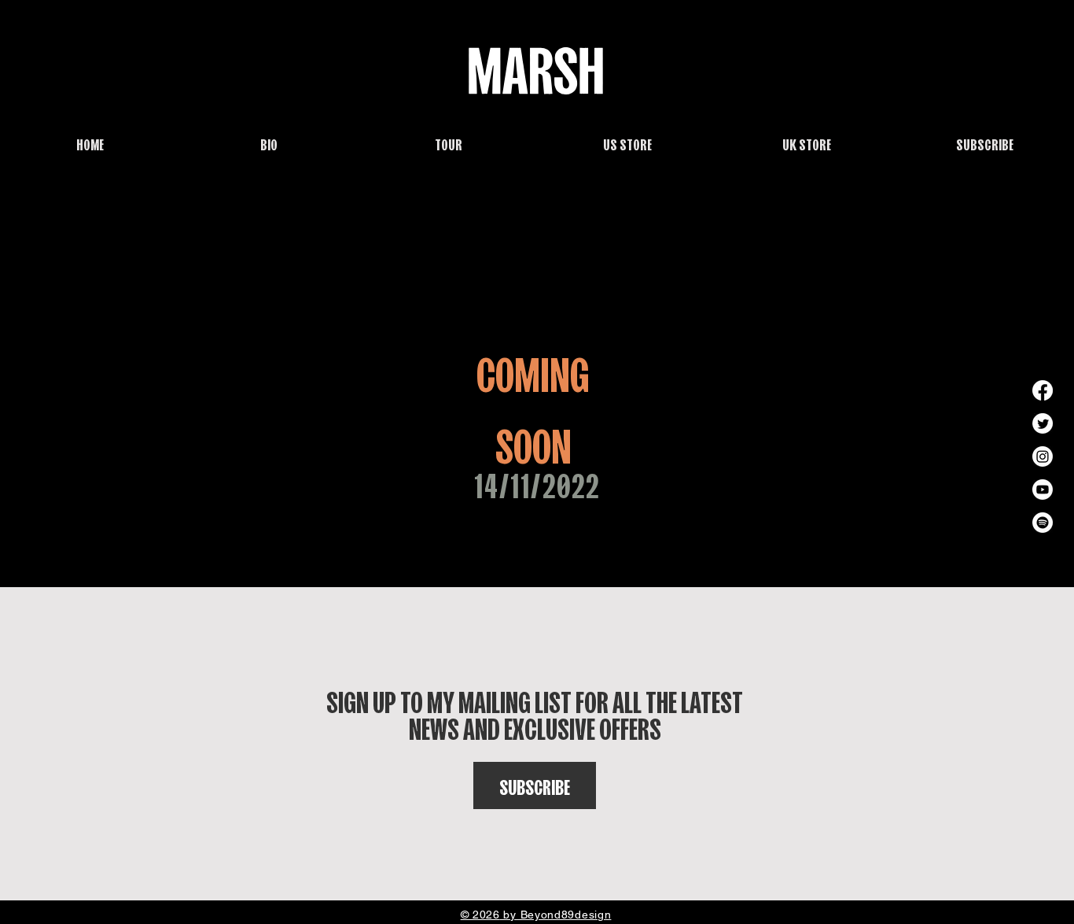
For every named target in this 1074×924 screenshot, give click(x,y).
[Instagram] (1042, 456)
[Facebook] (1042, 390)
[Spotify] (1042, 522)
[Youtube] (1042, 489)
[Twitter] (1042, 423)
